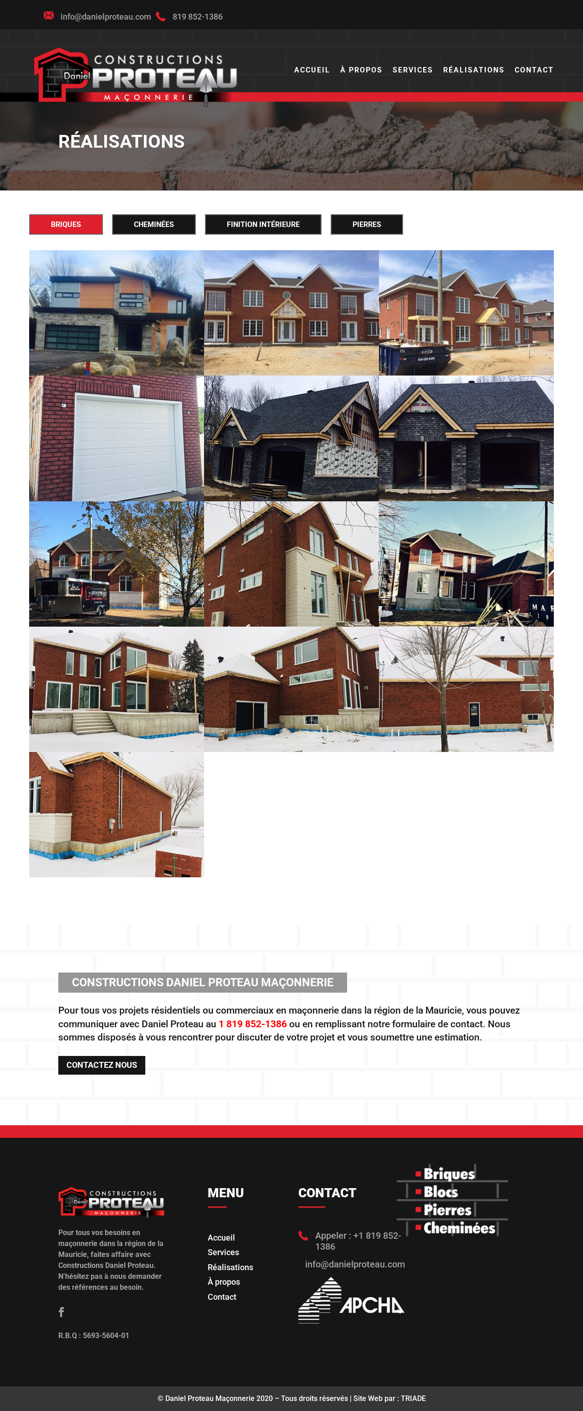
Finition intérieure (263, 224)
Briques (66, 224)
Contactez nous (101, 1065)
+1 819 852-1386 (358, 1241)
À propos (361, 70)
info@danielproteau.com (106, 16)
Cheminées (154, 224)
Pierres (367, 224)
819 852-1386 (198, 16)
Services (413, 70)
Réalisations (474, 70)
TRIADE (413, 1398)
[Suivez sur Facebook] (61, 1312)
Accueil (312, 70)
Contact (534, 70)
